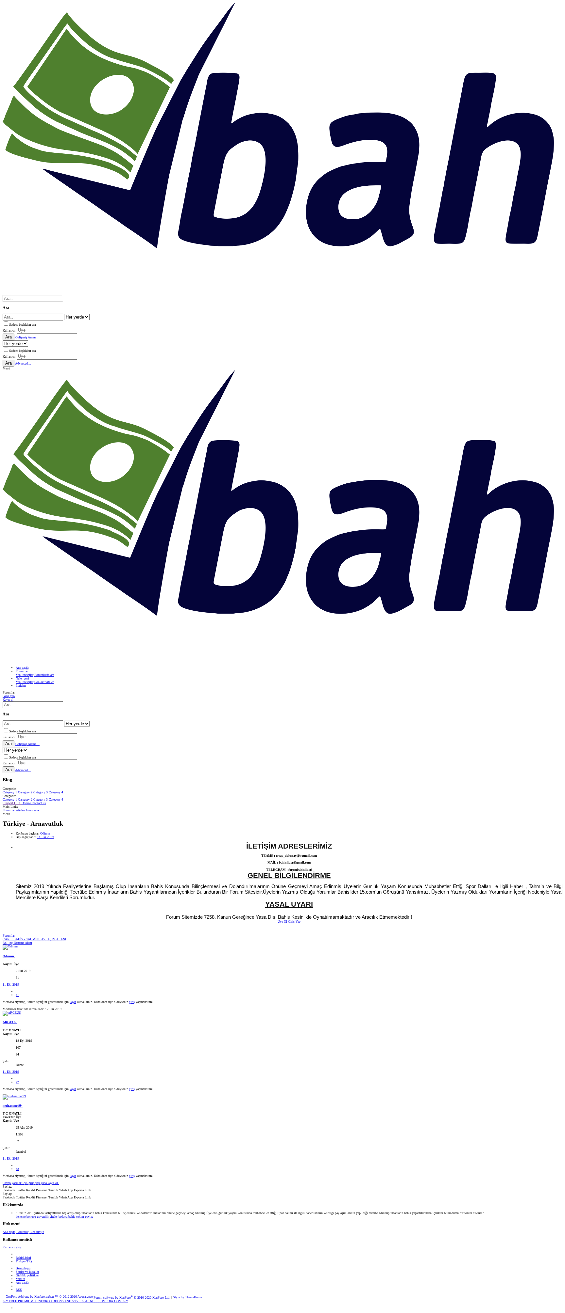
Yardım (20, 1279)
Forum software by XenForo (132, 1297)
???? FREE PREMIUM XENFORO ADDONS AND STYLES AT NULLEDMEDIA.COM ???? (65, 1301)
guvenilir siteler (47, 1216)
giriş (132, 1002)
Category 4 (56, 792)
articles (20, 810)
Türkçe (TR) (24, 1261)
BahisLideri (23, 1257)
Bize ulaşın (36, 1232)
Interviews (32, 810)
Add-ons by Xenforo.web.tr (50, 1296)
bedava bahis (67, 1216)
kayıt (73, 1002)
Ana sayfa (9, 1232)
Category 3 (40, 792)
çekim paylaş (84, 1216)
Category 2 (25, 792)
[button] (6, 368)
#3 (17, 1169)
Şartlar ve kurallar (27, 1272)
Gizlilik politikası (27, 1275)
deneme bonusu (26, 1216)
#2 (17, 1082)
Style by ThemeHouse (187, 1297)
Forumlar (9, 810)
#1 (17, 995)
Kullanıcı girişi (13, 1247)
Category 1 (10, 792)
